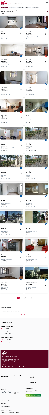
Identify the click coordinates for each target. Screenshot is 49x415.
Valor (27, 7)
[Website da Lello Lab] (17, 392)
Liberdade (22, 301)
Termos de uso (3, 403)
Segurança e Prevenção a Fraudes (7, 400)
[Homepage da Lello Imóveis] (4, 392)
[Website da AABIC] (35, 391)
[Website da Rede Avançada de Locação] (41, 391)
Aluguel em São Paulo (8, 301)
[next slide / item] (22, 22)
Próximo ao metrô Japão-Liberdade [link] (32, 301)
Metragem (35, 7)
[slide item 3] (12, 26)
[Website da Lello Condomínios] (10, 392)
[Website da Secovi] (29, 391)
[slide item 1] (10, 26)
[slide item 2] (11, 26)
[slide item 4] (37, 26)
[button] (4, 7)
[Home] (1, 301)
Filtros (5, 7)
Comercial (19, 7)
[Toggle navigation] (47, 3)
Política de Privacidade (5, 406)
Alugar (11, 7)
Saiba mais (4, 364)
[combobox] (21, 3)
